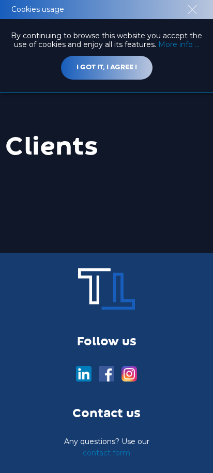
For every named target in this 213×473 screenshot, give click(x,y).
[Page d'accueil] (106, 289)
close (192, 9)
